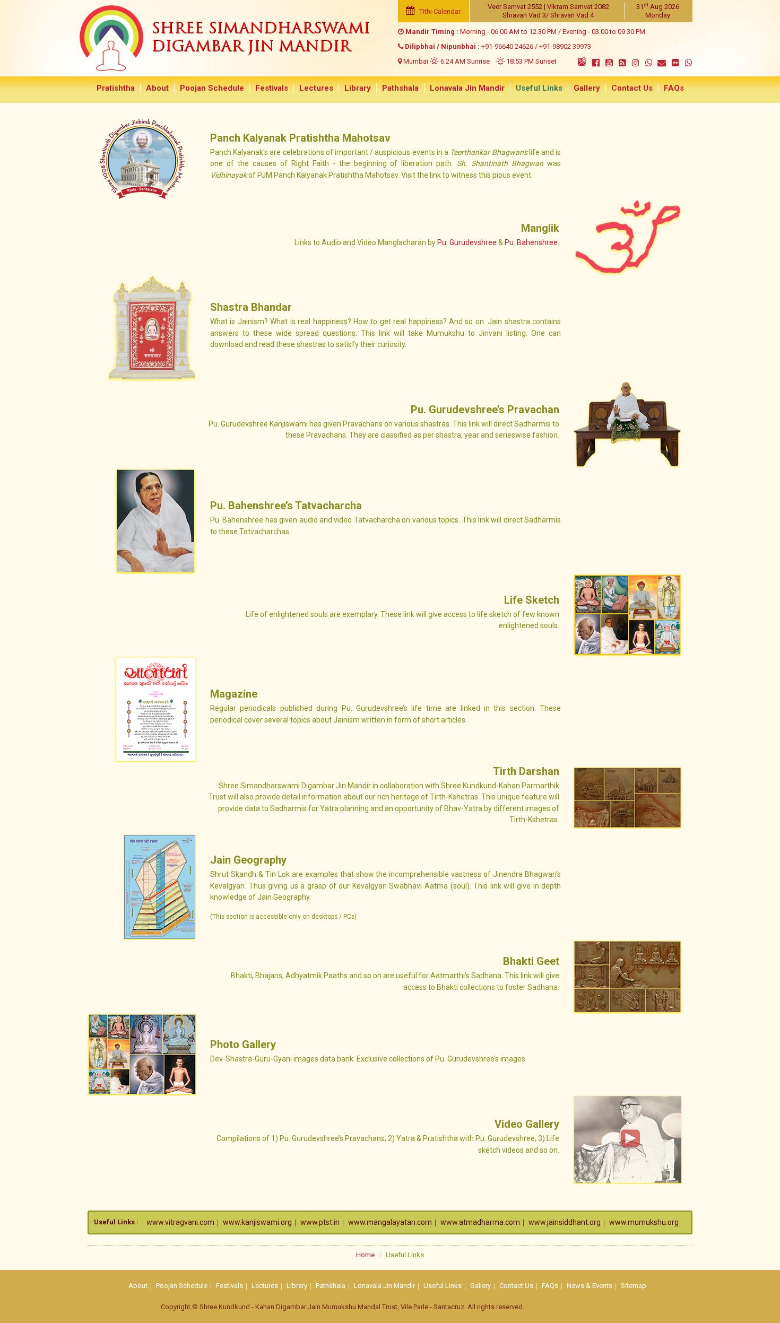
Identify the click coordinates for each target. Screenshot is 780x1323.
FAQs (674, 88)
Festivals (271, 88)
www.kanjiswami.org (257, 1222)
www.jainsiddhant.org (564, 1222)
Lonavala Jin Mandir (467, 88)
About (157, 88)
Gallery (587, 88)
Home (365, 1255)
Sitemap (633, 1286)
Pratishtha (116, 88)
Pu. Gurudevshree (467, 242)
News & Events (589, 1286)
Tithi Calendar (439, 11)
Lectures (316, 88)
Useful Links (539, 88)
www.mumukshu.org (644, 1222)
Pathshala (400, 88)
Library (357, 88)
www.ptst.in (320, 1222)
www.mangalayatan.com (390, 1222)
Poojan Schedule (212, 88)
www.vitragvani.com (180, 1222)
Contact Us (632, 88)
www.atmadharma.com (480, 1222)
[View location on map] (582, 61)
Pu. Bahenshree (531, 242)
